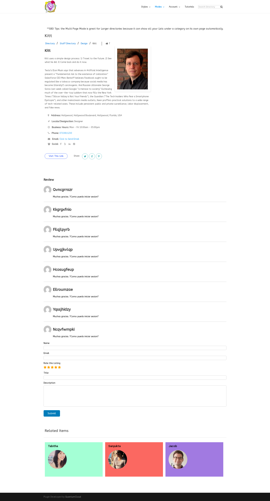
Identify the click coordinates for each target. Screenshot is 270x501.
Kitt (95, 43)
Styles (144, 7)
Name (47, 343)
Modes (158, 7)
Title (46, 373)
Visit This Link (56, 156)
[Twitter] (85, 156)
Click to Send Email (69, 139)
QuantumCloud (73, 497)
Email (46, 353)
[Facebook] (92, 156)
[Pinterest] (99, 156)
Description (49, 383)
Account (173, 7)
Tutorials (189, 7)
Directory (50, 43)
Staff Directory (68, 43)
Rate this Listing (52, 363)
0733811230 (66, 133)
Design (84, 43)
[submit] (221, 6)
